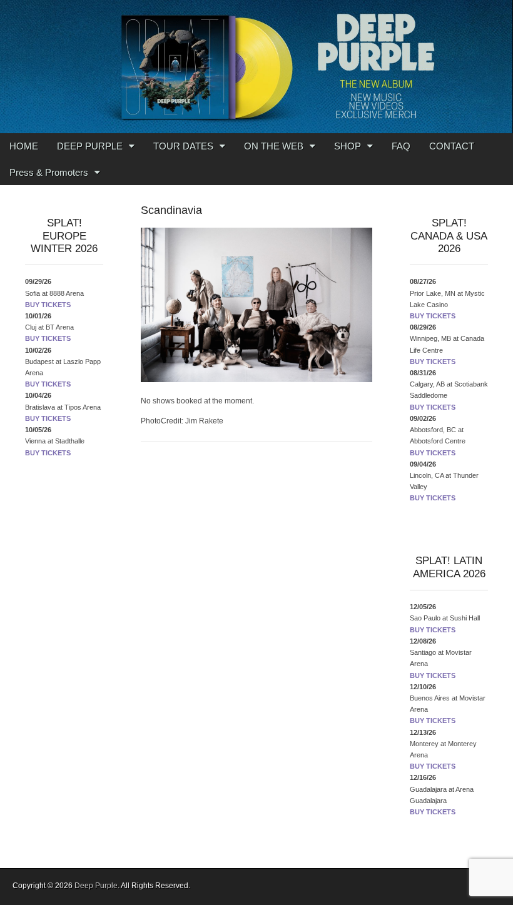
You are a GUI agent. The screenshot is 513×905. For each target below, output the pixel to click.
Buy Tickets (48, 304)
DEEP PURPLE (90, 146)
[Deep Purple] (256, 66)
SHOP (347, 146)
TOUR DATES (183, 146)
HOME (23, 146)
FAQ (401, 146)
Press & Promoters (48, 172)
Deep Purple (96, 885)
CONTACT (451, 146)
